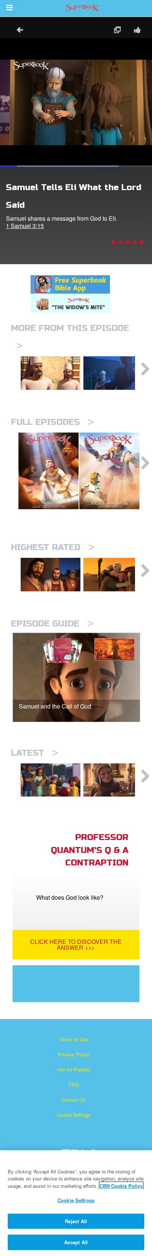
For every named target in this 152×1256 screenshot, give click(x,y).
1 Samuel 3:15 (25, 225)
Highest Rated (52, 547)
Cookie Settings (74, 1114)
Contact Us (74, 1099)
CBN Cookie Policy (121, 1185)
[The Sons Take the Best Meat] (50, 373)
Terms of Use (73, 1039)
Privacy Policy (73, 1054)
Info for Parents (73, 1069)
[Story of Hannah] (113, 373)
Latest (34, 753)
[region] (76, 1203)
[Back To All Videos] (17, 31)
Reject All (76, 1221)
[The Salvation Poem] (50, 780)
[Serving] (50, 574)
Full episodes (52, 422)
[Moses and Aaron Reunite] (113, 574)
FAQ (74, 1084)
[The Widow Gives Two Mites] (113, 780)
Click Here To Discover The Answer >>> (76, 944)
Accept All (76, 1242)
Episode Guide (52, 624)
